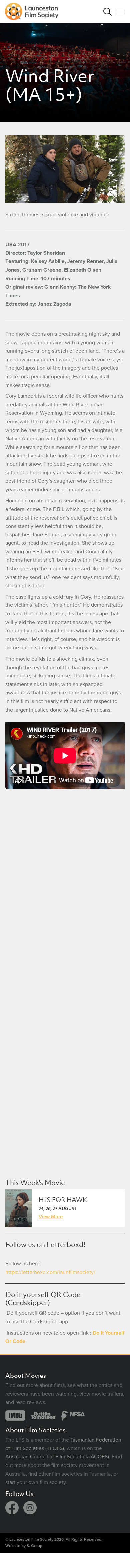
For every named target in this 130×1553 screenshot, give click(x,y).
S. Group (34, 1545)
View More (51, 1216)
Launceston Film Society (31, 1539)
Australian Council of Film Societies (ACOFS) (57, 1456)
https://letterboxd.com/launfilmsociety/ (50, 1272)
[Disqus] (65, 888)
